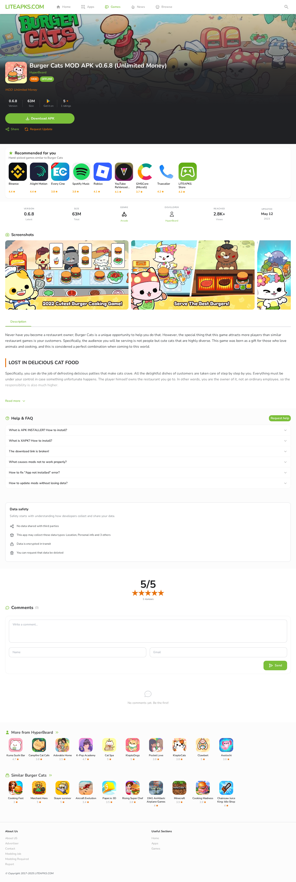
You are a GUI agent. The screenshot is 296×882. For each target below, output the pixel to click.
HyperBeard (37, 72)
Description (18, 322)
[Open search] (286, 7)
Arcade (124, 220)
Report (9, 864)
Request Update (41, 129)
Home (66, 7)
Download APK (42, 118)
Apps (90, 7)
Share (15, 129)
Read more (12, 401)
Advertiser (12, 843)
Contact (10, 849)
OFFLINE (47, 79)
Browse (166, 7)
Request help (280, 418)
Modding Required (17, 859)
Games (115, 7)
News (141, 7)
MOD (34, 79)
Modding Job (13, 854)
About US (11, 838)
